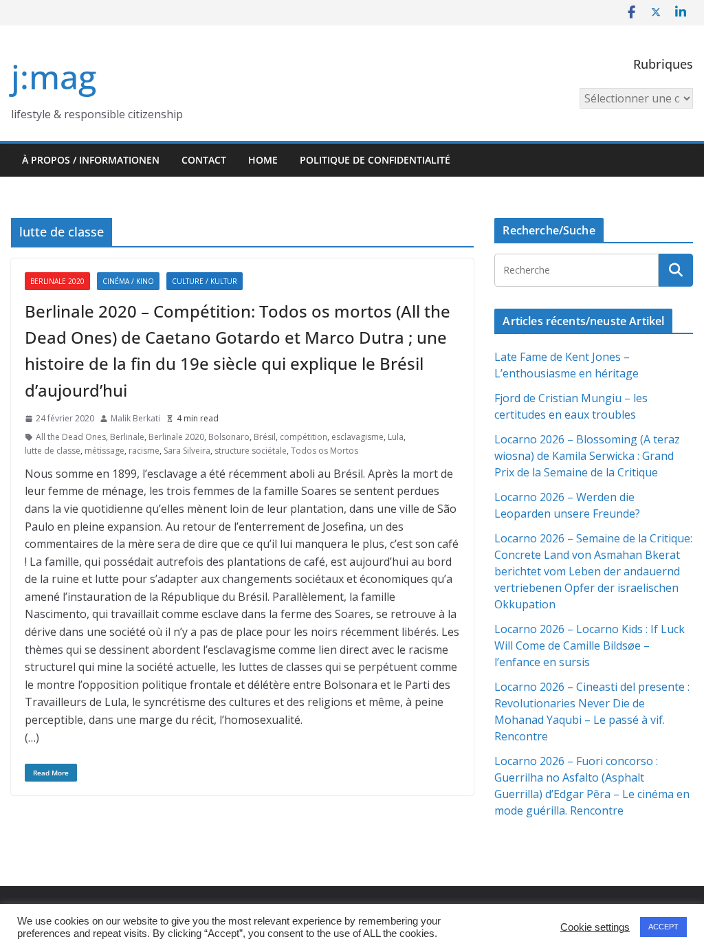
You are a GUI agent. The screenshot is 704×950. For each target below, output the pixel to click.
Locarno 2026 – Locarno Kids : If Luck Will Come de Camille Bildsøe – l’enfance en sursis (589, 645)
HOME (263, 159)
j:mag (53, 76)
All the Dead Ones (71, 437)
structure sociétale (250, 450)
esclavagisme (357, 437)
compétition (303, 437)
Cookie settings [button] (595, 927)
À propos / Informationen (91, 159)
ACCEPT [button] (663, 927)
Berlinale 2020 (57, 281)
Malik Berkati (135, 418)
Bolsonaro (229, 437)
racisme (144, 450)
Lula (396, 437)
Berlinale (127, 437)
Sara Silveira (187, 450)
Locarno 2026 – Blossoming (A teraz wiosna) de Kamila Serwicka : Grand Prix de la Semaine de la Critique (587, 456)
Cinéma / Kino (128, 281)
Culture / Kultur (204, 281)
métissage (104, 450)
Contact (204, 159)
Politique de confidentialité (375, 159)
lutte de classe (52, 450)
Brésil (265, 437)
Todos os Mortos (324, 450)
